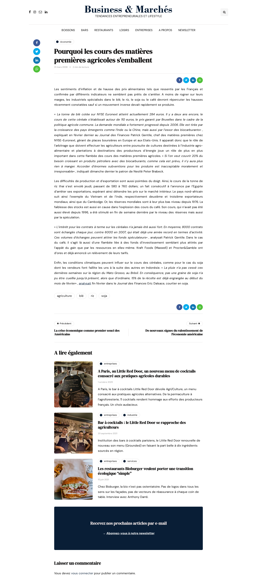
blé (81, 296)
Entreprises (143, 30)
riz (92, 296)
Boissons (68, 30)
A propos (165, 30)
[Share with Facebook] (179, 80)
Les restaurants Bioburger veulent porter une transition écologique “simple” (145, 471)
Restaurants (103, 30)
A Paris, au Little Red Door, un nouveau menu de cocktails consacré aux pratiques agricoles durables (147, 373)
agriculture (64, 296)
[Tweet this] (186, 80)
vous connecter (82, 573)
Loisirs (124, 30)
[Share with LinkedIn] (193, 80)
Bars (84, 30)
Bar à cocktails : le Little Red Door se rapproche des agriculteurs (142, 425)
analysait (85, 283)
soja (104, 296)
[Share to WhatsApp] (200, 80)
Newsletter (186, 30)
